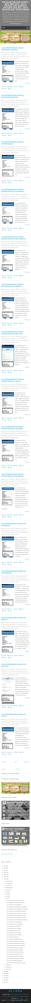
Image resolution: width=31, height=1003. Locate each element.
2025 (5, 868)
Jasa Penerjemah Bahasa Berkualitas (14, 960)
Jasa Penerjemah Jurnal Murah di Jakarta (12, 49)
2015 (5, 980)
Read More (27, 83)
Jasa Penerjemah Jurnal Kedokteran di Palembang (13, 238)
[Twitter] (9, 991)
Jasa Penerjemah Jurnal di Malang (14, 928)
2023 (5, 872)
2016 (5, 977)
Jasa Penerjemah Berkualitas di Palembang (16, 945)
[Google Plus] (14, 991)
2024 (5, 870)
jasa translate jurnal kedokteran (20, 56)
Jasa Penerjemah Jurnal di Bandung (14, 934)
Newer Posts (4, 762)
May (7, 896)
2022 (5, 874)
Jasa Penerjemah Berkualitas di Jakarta (15, 956)
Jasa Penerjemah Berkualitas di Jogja (14, 954)
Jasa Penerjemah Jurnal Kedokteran (12, 143)
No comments (16, 58)
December (8, 881)
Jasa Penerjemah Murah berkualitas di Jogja (16, 962)
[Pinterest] (16, 991)
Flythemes (8, 1000)
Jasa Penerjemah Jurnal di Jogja (13, 930)
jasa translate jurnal (20, 54)
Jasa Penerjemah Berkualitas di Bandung (15, 958)
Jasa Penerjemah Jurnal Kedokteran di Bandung (12, 475)
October (8, 885)
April (7, 898)
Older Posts (26, 762)
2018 (5, 973)
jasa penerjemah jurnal (22, 52)
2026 (5, 866)
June (7, 894)
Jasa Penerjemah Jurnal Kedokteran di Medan (12, 285)
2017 (5, 975)
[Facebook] (11, 991)
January (8, 969)
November (8, 883)
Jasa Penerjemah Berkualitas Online (14, 939)
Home (15, 762)
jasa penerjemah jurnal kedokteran (8, 54)
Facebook (10, 86)
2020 (5, 879)
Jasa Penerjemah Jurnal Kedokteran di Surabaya (12, 190)
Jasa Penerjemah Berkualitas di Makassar (15, 952)
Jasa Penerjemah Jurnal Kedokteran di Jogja (12, 380)
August (7, 889)
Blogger (18, 998)
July (7, 891)
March (7, 965)
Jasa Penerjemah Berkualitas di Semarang (15, 943)
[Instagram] (18, 991)
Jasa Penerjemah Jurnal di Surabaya (14, 922)
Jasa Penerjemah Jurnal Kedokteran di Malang (12, 333)
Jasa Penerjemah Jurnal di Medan (14, 926)
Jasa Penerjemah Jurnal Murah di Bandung (12, 96)
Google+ (22, 86)
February (8, 967)
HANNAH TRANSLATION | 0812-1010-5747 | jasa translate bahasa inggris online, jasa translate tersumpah (15, 6)
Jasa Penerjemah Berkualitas (13, 937)
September (8, 887)
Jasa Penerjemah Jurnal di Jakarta (14, 932)
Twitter (16, 86)
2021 (5, 876)
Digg (10, 88)
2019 (5, 971)
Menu (3, 27)
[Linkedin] (21, 991)
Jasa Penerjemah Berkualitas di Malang (15, 949)
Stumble (5, 88)
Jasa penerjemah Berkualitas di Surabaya (15, 941)
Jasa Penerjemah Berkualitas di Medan (15, 947)
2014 (5, 982)
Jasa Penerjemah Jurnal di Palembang (15, 924)
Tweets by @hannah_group (7, 853)
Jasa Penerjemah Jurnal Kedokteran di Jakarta (12, 428)
